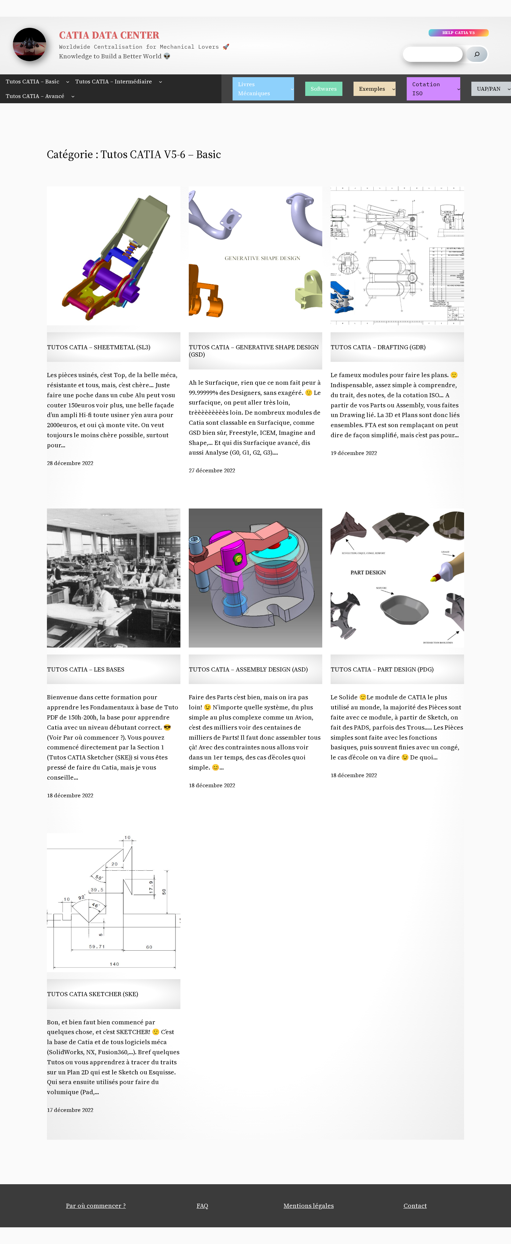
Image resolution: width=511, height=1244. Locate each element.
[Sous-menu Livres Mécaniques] (292, 89)
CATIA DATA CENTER (109, 35)
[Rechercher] (476, 54)
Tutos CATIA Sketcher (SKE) (92, 994)
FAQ (202, 1205)
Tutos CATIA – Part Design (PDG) (382, 669)
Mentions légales (309, 1205)
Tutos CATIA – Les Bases (85, 669)
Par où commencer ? (96, 1205)
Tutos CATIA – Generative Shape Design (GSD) (254, 350)
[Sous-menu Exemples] (394, 89)
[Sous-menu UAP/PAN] (509, 89)
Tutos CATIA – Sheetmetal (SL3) (99, 347)
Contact (415, 1205)
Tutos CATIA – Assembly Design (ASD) (248, 669)
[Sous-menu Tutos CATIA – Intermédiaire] (160, 81)
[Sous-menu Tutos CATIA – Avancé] (73, 96)
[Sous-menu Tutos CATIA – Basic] (68, 81)
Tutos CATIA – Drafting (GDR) (378, 347)
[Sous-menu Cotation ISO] (459, 89)
